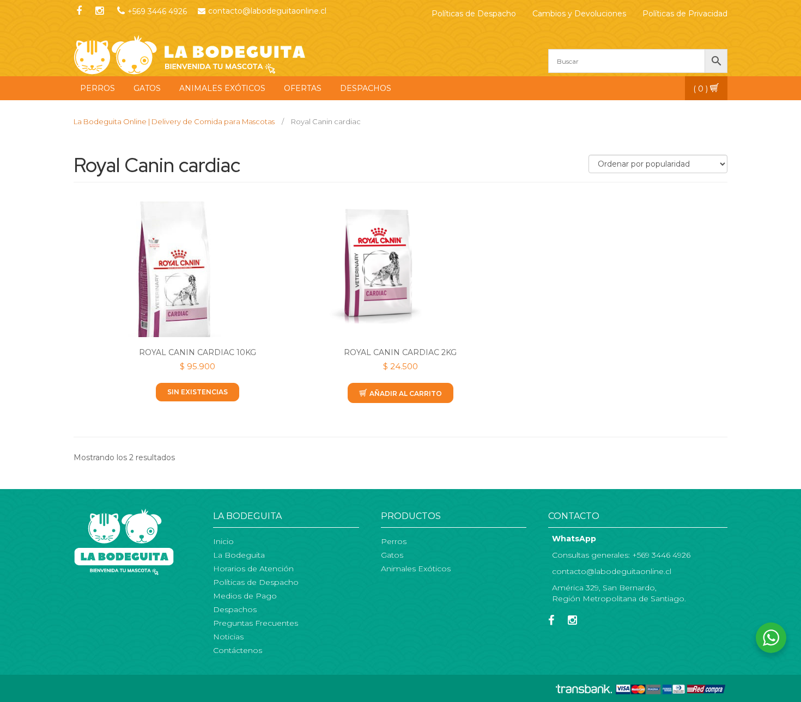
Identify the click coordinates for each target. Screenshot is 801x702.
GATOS (147, 88)
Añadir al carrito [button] (405, 393)
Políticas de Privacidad (684, 14)
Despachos (235, 609)
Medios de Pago (245, 596)
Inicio (223, 541)
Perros (393, 541)
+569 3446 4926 (157, 11)
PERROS (97, 88)
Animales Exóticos (416, 568)
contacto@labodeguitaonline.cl (267, 11)
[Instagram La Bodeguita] (99, 11)
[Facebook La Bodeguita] (554, 621)
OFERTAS (302, 88)
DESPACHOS (365, 88)
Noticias (228, 637)
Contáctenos (237, 650)
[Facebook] (79, 11)
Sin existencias (197, 392)
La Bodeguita (239, 555)
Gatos (392, 555)
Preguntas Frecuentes (255, 623)
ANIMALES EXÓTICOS (222, 88)
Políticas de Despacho (474, 14)
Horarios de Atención (253, 568)
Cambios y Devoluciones (579, 14)
